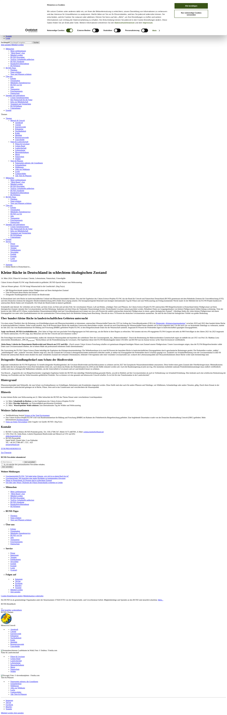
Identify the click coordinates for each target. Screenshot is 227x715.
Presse (12, 244)
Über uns (9, 76)
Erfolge (13, 79)
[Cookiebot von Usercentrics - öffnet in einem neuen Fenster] (31, 30)
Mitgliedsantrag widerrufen (33, 596)
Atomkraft (19, 123)
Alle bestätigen (191, 6)
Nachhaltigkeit (20, 131)
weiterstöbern (17, 610)
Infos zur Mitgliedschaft (19, 102)
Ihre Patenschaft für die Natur (21, 100)
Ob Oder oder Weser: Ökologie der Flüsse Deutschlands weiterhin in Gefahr (34, 483)
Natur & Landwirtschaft (19, 142)
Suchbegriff (5, 42)
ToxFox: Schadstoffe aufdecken (22, 59)
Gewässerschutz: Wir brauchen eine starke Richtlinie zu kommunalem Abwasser (35, 478)
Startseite (9, 265)
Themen (9, 118)
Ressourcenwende (22, 137)
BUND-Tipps (11, 68)
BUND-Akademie (17, 62)
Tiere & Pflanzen (16, 161)
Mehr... (160, 600)
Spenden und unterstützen (15, 95)
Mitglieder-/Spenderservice (20, 83)
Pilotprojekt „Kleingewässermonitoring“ (171, 323)
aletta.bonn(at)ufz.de (13, 436)
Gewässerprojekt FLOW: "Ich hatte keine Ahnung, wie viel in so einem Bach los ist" (37, 476)
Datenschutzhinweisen (125, 23)
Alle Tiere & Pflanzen (23, 176)
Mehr (154, 30)
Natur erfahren (15, 72)
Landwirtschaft (20, 148)
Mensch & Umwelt (17, 121)
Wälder (18, 159)
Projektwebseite (22, 420)
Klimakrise (19, 129)
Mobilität (18, 135)
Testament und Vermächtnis (20, 104)
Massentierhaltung (22, 152)
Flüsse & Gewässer (22, 144)
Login (8, 38)
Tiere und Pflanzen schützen (20, 74)
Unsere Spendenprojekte (19, 98)
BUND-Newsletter (17, 57)
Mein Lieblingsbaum (18, 51)
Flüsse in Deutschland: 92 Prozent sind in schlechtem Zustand (29, 480)
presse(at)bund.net (12, 445)
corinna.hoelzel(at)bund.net (93, 432)
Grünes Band (20, 146)
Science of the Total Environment (37, 415)
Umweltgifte (19, 140)
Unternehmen (15, 108)
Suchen (36, 42)
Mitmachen (10, 49)
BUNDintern (15, 66)
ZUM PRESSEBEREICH (11, 449)
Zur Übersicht (6, 453)
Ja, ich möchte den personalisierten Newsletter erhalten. (24, 464)
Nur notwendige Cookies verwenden (191, 14)
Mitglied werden (17, 45)
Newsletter (14, 252)
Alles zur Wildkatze (22, 169)
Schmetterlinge (20, 165)
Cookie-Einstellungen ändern (12, 596)
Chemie (18, 125)
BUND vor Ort (16, 85)
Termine (13, 248)
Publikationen (15, 250)
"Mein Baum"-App (17, 53)
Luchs (17, 171)
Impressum (148, 23)
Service (8, 242)
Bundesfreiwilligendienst (19, 64)
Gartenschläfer (20, 174)
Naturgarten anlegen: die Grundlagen (29, 163)
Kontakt (9, 36)
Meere (17, 154)
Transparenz (15, 89)
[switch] (95, 30)
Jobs (12, 87)
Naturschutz (19, 157)
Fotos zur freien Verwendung (16, 422)
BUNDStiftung (16, 106)
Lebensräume (20, 150)
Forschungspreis (16, 91)
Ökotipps (13, 70)
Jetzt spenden (6, 45)
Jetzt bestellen (6, 610)
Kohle (17, 133)
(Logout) (13, 261)
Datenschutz (15, 93)
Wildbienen (19, 167)
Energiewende (20, 127)
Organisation (15, 81)
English (8, 110)
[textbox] (21, 42)
